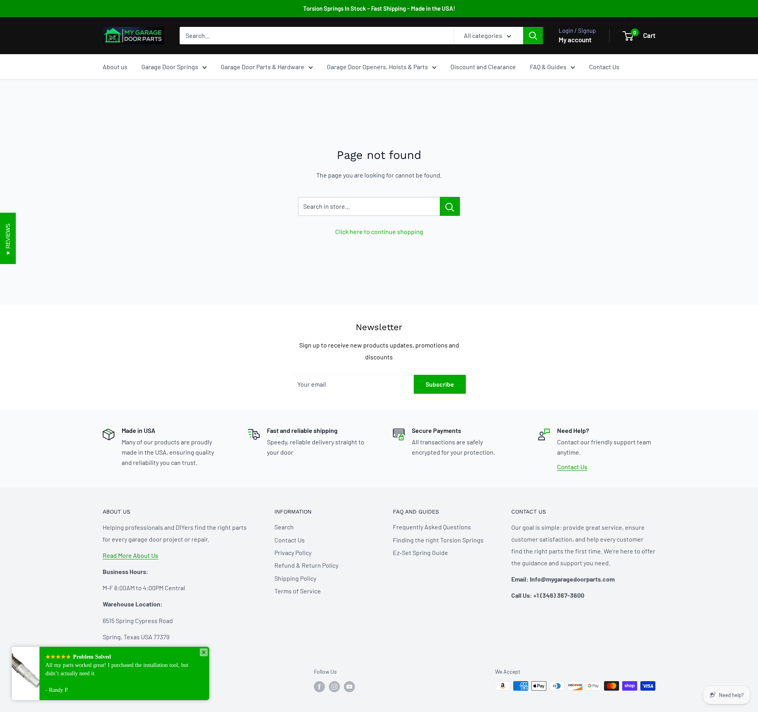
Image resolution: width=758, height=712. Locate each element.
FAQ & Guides (548, 66)
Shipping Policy (295, 578)
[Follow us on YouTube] (349, 686)
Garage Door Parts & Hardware (262, 66)
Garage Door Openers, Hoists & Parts (377, 66)
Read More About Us (130, 555)
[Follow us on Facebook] (319, 686)
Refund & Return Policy (306, 565)
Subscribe (440, 384)
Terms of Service (297, 591)
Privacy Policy (292, 552)
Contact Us (604, 66)
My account (575, 39)
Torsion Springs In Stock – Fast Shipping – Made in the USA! (379, 8)
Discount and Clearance (483, 66)
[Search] (533, 35)
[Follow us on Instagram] (334, 686)
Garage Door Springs (169, 66)
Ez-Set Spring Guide (420, 552)
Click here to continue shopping (379, 231)
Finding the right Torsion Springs (438, 540)
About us (115, 66)
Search (284, 527)
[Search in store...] (450, 206)
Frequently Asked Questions (432, 527)
